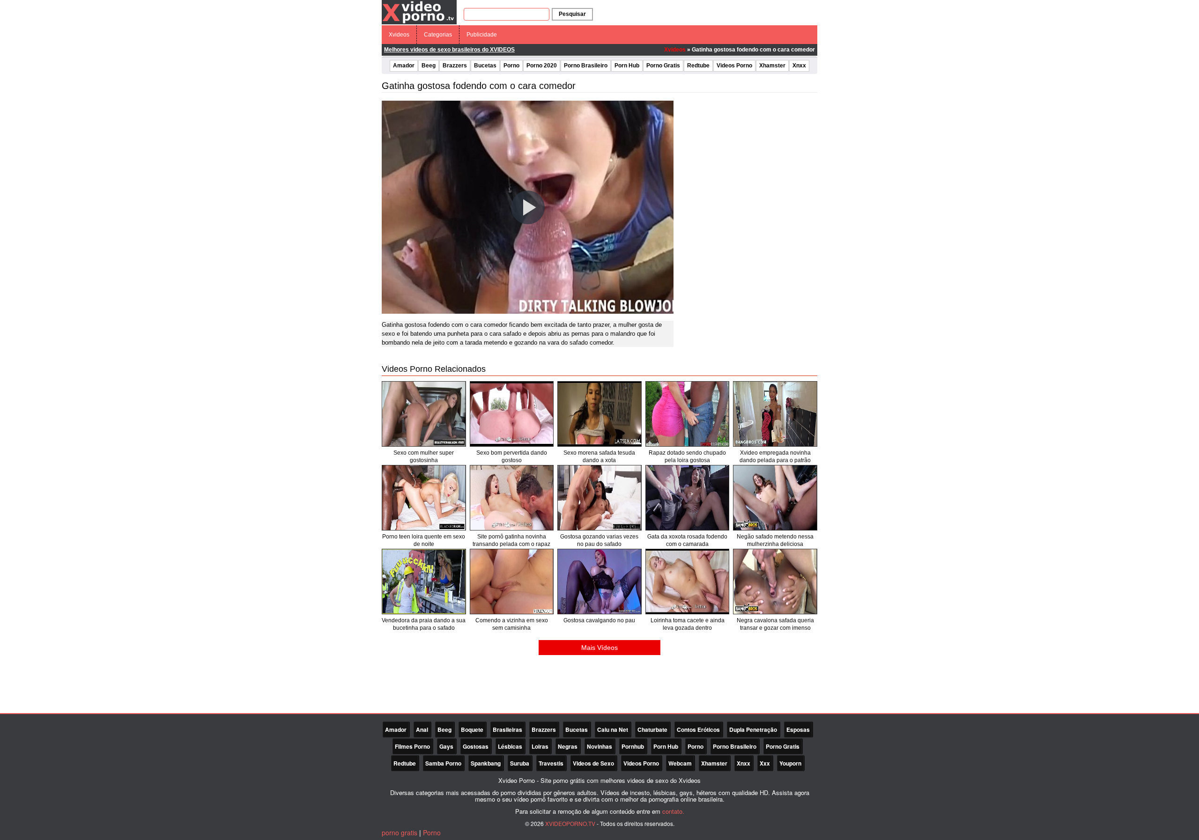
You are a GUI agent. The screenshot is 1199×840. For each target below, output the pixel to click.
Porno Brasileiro (585, 65)
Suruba (519, 763)
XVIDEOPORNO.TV (570, 823)
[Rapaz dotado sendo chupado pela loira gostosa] (687, 414)
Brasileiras (507, 729)
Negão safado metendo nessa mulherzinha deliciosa (775, 540)
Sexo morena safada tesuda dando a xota (599, 456)
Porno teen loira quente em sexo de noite (423, 540)
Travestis (551, 763)
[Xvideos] (419, 11)
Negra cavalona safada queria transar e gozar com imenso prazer (775, 628)
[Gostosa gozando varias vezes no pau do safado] (599, 497)
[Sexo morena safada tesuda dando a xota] (599, 414)
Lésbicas (510, 746)
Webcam (680, 763)
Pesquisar (572, 14)
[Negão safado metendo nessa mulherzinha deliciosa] (775, 497)
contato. (673, 811)
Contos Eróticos (698, 729)
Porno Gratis (663, 65)
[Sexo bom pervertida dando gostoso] (512, 414)
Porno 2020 (541, 65)
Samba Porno (443, 763)
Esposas (798, 729)
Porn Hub (626, 65)
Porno (511, 65)
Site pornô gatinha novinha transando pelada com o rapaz (511, 540)
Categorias (438, 34)
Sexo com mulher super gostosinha (423, 456)
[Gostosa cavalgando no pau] (599, 581)
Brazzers (455, 65)
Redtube (698, 65)
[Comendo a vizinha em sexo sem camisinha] (512, 581)
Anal (422, 729)
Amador (403, 65)
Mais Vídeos (599, 647)
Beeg (429, 65)
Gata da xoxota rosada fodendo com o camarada (687, 540)
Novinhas (599, 746)
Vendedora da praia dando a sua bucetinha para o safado (424, 624)
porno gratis (399, 832)
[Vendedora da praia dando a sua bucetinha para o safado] (424, 581)
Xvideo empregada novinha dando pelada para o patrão (775, 456)
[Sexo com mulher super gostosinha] (424, 414)
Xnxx (799, 65)
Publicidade (481, 34)
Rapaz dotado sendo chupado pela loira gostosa (687, 456)
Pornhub (633, 746)
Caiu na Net (612, 729)
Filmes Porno (412, 746)
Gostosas (475, 746)
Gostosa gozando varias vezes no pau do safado (599, 540)
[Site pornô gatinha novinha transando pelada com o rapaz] (512, 497)
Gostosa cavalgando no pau (599, 620)
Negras (567, 746)
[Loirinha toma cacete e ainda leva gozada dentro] (687, 581)
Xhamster (772, 65)
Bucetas (485, 65)
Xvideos (399, 34)
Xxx (765, 763)
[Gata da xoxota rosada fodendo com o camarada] (687, 497)
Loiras (540, 746)
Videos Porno (734, 65)
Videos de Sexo (593, 763)
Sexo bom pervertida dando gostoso (511, 456)
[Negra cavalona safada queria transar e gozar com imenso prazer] (775, 581)
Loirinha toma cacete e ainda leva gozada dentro (688, 624)
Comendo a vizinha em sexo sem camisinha (511, 624)
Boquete (472, 729)
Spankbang (486, 763)
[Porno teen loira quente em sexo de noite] (424, 497)
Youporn (790, 763)
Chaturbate (652, 729)
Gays (446, 746)
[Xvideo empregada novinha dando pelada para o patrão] (775, 414)
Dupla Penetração (753, 729)
